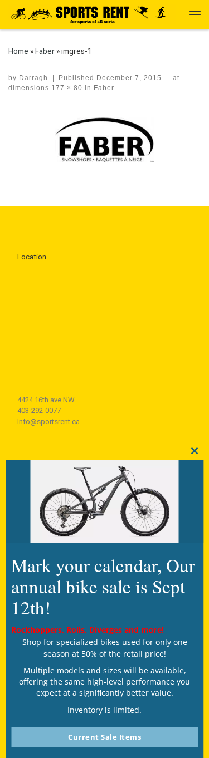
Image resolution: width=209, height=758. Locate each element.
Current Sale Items (104, 737)
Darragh (33, 78)
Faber (45, 51)
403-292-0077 (39, 410)
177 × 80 (65, 88)
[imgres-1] (104, 139)
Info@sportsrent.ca (48, 421)
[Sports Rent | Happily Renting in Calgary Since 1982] (92, 13)
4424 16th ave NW (46, 400)
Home (18, 51)
